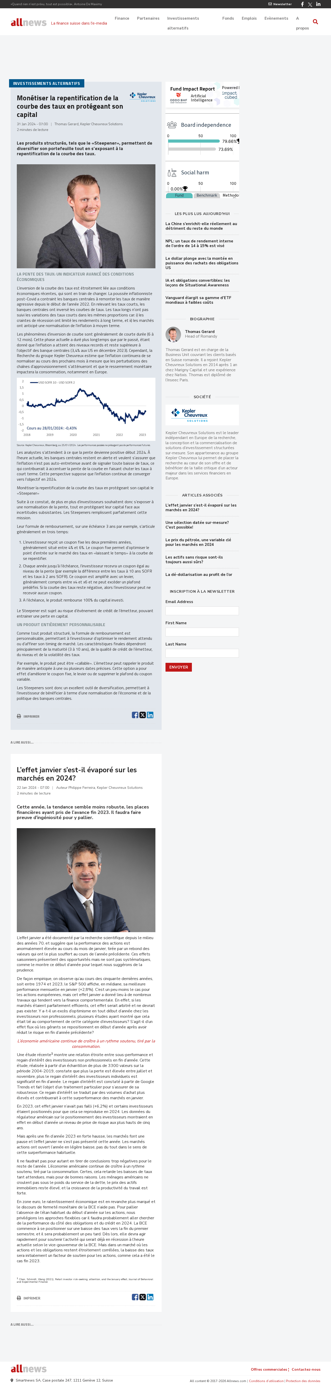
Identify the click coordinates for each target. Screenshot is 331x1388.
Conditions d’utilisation (266, 1381)
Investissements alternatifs (183, 19)
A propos (302, 19)
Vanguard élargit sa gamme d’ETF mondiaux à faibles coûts (198, 300)
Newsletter (282, 4)
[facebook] (135, 714)
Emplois (249, 18)
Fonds (228, 18)
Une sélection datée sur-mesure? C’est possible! (197, 525)
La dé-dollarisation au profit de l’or (199, 574)
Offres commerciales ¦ (270, 1369)
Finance (122, 18)
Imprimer (31, 716)
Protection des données (303, 1381)
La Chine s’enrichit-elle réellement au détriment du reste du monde (201, 226)
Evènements (276, 18)
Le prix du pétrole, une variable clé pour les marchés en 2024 (198, 542)
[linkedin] (150, 714)
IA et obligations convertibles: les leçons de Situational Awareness (198, 282)
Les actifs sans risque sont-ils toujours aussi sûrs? (194, 559)
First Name (176, 623)
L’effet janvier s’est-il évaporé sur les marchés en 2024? (201, 507)
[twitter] (142, 714)
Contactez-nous (306, 1369)
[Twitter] (310, 5)
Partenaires (148, 18)
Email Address (179, 601)
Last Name (176, 644)
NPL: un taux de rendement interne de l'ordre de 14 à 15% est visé (199, 243)
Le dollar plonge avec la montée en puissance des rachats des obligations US (202, 263)
